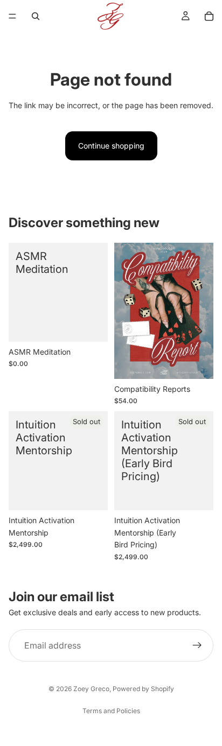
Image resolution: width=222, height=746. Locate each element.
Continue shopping (111, 145)
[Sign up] (197, 645)
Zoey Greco (91, 689)
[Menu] (12, 16)
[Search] (35, 16)
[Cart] (209, 16)
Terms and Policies (111, 711)
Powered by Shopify (143, 689)
